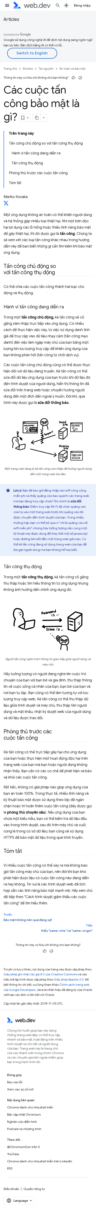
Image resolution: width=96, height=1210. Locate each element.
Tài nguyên (46, 69)
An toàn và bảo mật (72, 69)
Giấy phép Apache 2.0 (69, 979)
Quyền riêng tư (34, 1189)
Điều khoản (11, 1189)
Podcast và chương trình (24, 1129)
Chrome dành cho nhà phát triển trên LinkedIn (39, 1161)
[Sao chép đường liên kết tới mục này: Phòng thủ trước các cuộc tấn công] (42, 738)
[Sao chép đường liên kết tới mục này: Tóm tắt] (26, 851)
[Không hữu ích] (80, 77)
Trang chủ (10, 69)
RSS (10, 1168)
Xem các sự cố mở (20, 1089)
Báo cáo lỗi (14, 1082)
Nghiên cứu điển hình (22, 1122)
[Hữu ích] (73, 77)
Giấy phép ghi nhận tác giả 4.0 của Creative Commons (40, 974)
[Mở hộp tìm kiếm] (58, 5)
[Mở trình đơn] (7, 5)
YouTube (13, 1154)
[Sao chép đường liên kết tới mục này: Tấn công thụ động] (46, 567)
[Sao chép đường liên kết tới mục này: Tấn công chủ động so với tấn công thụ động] (59, 273)
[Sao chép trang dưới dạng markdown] (37, 118)
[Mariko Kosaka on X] (6, 204)
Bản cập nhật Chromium (24, 1114)
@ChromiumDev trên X (23, 1147)
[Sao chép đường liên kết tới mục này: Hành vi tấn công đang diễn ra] (68, 307)
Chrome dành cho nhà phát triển (30, 1107)
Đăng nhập (82, 5)
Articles (11, 19)
